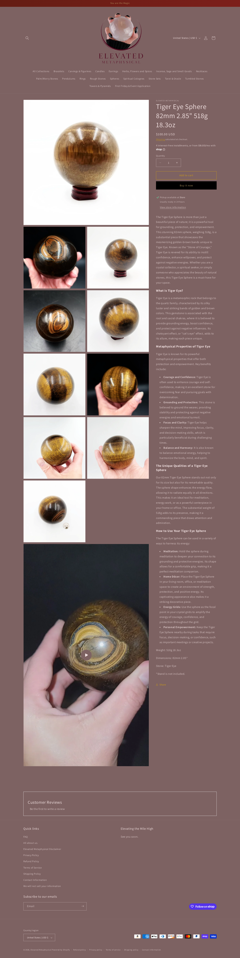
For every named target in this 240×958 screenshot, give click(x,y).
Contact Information (35, 879)
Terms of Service (32, 867)
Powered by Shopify (61, 950)
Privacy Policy (31, 855)
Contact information (151, 950)
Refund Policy (31, 861)
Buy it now (186, 185)
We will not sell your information (42, 886)
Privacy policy (95, 950)
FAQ (25, 836)
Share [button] (163, 684)
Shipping (160, 139)
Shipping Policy (32, 873)
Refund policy (79, 950)
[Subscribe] (82, 906)
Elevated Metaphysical (41, 950)
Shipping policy (131, 950)
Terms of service (113, 950)
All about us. (30, 842)
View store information (173, 207)
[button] (27, 38)
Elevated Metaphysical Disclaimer (42, 849)
